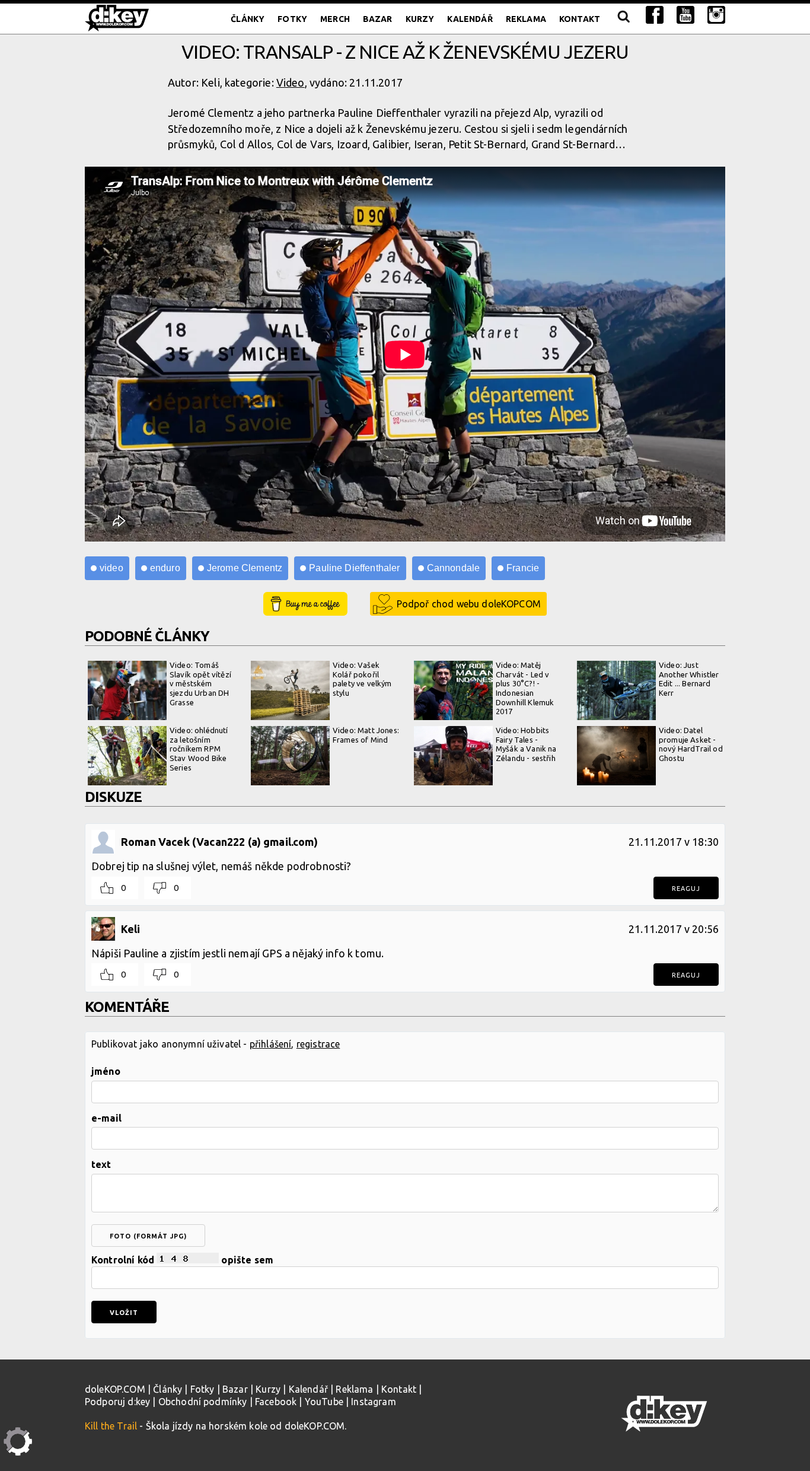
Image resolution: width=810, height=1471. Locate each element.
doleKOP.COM (115, 1389)
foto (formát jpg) (148, 1236)
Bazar (378, 19)
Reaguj (686, 888)
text (101, 1164)
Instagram (373, 1401)
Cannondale (453, 568)
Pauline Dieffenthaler (354, 568)
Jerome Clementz (244, 568)
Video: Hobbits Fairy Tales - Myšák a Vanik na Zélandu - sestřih (526, 744)
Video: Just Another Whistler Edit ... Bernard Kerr (689, 679)
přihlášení (271, 1044)
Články (247, 19)
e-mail (106, 1118)
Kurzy (420, 19)
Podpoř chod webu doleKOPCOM (469, 603)
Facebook (275, 1401)
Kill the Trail (111, 1426)
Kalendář (469, 19)
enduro (165, 568)
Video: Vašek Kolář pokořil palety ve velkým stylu (362, 679)
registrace (318, 1044)
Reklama (526, 19)
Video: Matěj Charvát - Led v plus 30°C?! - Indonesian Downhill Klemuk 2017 (525, 688)
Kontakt (579, 19)
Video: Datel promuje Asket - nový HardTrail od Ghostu (691, 744)
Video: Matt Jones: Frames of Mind (366, 735)
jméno (105, 1071)
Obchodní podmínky (202, 1401)
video (111, 568)
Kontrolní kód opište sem (182, 1260)
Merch (335, 19)
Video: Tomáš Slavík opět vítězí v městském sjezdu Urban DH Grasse (200, 683)
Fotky (292, 19)
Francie (522, 568)
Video (290, 82)
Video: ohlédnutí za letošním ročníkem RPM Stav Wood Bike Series (199, 748)
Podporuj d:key (117, 1401)
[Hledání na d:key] (623, 19)
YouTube (324, 1401)
